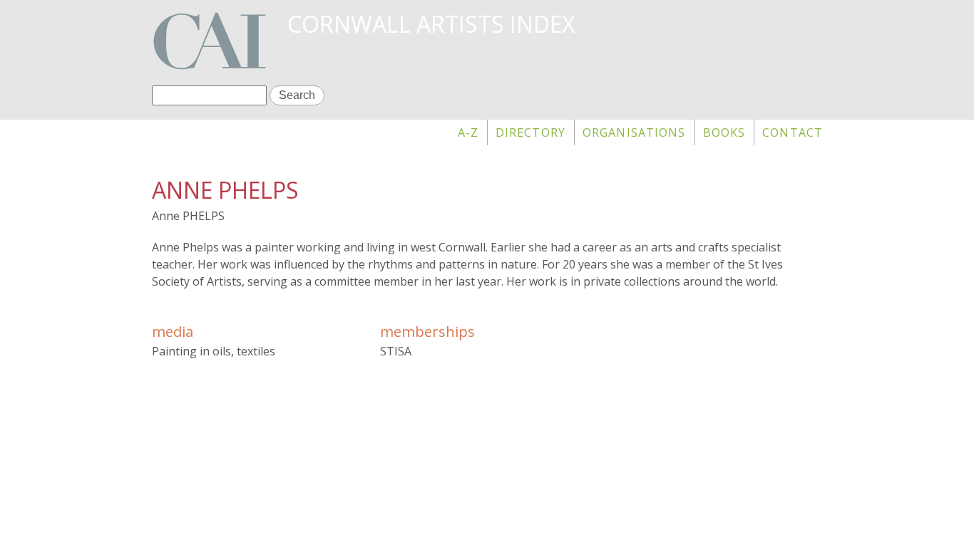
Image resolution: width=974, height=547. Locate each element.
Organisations (634, 132)
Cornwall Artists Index (431, 24)
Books (724, 132)
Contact (792, 132)
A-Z (468, 132)
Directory (530, 132)
